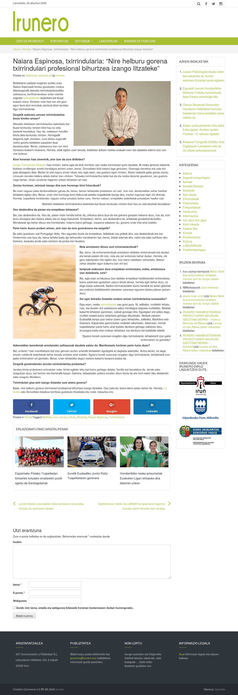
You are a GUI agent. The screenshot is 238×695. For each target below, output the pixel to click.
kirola (72, 417)
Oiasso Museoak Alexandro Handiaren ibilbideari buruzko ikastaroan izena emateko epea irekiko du (203, 111)
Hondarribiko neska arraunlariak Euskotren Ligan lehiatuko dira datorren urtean (141, 478)
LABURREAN (108, 41)
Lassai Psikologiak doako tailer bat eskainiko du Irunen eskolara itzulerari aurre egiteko (203, 76)
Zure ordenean (210, 287)
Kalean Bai (190, 228)
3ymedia (220, 689)
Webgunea (20, 601)
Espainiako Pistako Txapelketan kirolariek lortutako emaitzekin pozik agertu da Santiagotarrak (38, 478)
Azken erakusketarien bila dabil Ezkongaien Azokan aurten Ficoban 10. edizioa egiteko (203, 129)
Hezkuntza (190, 211)
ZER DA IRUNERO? (30, 41)
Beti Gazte (190, 195)
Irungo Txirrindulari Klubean (29, 165)
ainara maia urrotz (193, 296)
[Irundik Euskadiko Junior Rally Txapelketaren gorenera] (91, 451)
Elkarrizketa (190, 203)
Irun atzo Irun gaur (195, 220)
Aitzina (187, 173)
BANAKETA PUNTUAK (140, 41)
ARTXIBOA (82, 41)
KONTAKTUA (59, 41)
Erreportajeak (192, 207)
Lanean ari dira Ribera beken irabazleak (202, 325)
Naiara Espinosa (98, 417)
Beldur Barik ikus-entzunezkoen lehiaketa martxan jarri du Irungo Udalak (203, 275)
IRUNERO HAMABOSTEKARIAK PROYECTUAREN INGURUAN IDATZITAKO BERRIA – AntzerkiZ (202, 341)
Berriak (187, 182)
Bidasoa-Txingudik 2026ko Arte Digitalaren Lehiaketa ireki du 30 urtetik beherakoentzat (203, 146)
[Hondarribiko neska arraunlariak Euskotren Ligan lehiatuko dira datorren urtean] (144, 451)
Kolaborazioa (191, 237)
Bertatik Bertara (193, 186)
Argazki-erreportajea (196, 177)
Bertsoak (188, 190)
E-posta (19, 593)
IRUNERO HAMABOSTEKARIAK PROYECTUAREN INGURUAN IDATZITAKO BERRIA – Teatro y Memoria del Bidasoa (202, 317)
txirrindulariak (108, 304)
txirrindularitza (31, 98)
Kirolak (27, 49)
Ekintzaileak (191, 199)
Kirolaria (82, 417)
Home (16, 49)
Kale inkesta (191, 224)
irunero (64, 417)
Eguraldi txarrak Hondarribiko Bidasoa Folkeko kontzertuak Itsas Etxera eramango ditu (202, 92)
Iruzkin (17, 542)
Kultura (187, 241)
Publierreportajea (194, 250)
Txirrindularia (117, 417)
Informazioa (190, 216)
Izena (17, 584)
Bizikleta (47, 417)
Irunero (60, 75)
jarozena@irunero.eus (83, 658)
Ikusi (181, 654)
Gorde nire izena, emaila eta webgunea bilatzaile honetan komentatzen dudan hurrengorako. (75, 608)
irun (56, 417)
